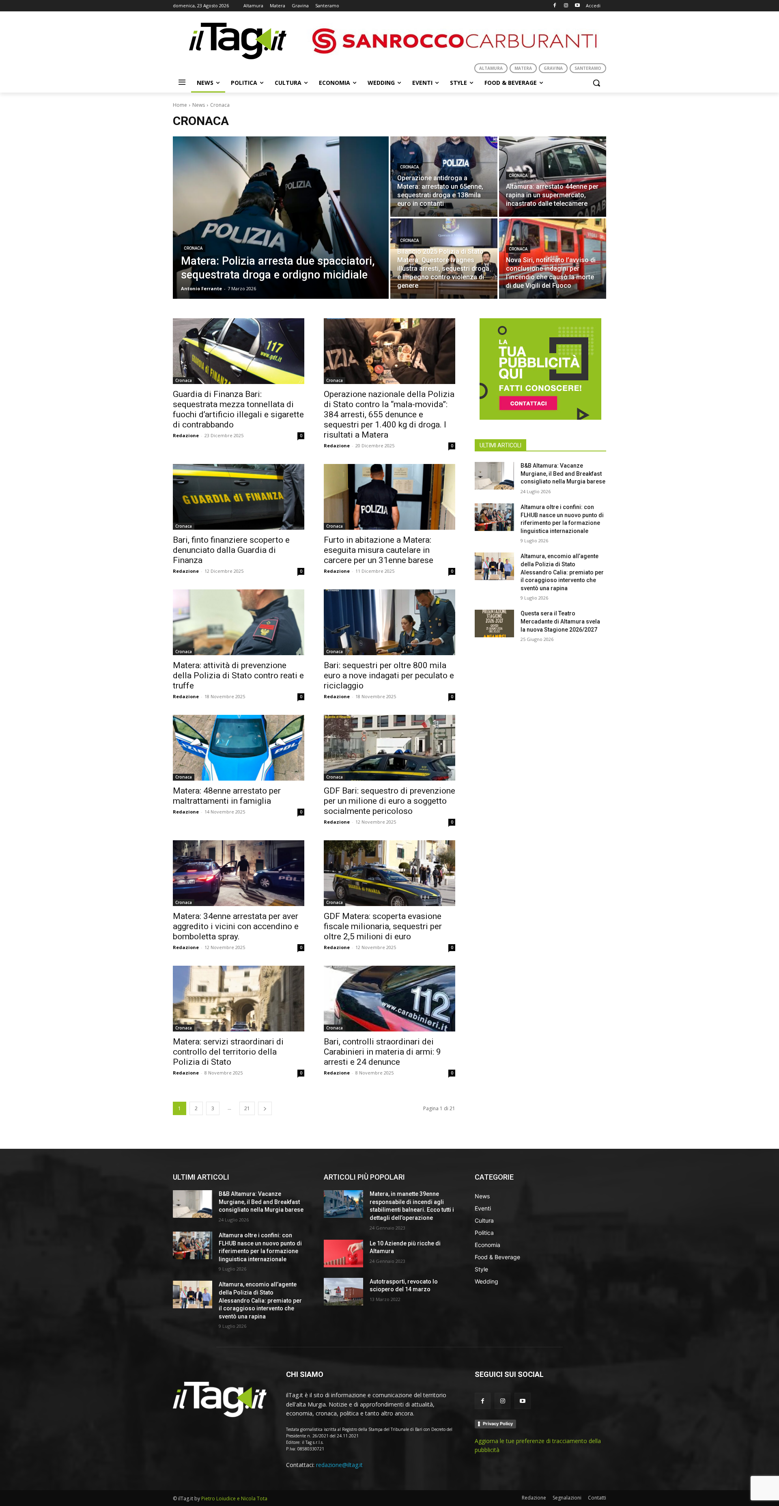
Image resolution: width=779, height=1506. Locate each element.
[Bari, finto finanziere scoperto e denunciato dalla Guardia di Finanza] (238, 497)
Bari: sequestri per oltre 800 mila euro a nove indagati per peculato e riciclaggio (389, 675)
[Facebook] (555, 6)
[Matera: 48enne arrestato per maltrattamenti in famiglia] (238, 748)
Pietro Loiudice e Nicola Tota (234, 1498)
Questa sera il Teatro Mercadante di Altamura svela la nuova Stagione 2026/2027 (560, 621)
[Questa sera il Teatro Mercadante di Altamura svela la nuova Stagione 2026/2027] (494, 623)
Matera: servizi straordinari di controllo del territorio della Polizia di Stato (228, 1052)
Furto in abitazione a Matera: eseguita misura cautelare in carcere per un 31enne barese (378, 550)
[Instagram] (565, 6)
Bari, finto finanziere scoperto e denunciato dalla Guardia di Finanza (231, 550)
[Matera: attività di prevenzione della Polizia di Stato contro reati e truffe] (238, 622)
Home (180, 104)
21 (247, 1108)
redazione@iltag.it (339, 1465)
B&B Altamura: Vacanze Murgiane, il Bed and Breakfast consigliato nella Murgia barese (563, 473)
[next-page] (265, 1108)
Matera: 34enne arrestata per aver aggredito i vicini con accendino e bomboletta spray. (236, 926)
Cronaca (193, 248)
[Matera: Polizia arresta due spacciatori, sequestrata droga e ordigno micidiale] (281, 217)
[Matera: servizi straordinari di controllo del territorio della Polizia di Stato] (238, 998)
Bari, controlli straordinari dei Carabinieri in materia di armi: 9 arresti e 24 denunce (382, 1052)
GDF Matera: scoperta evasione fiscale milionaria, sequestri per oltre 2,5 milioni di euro (383, 926)
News (198, 104)
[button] (596, 83)
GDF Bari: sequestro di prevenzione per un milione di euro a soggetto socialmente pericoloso (389, 801)
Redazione (186, 435)
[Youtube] (577, 6)
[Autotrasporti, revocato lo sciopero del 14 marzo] (343, 1291)
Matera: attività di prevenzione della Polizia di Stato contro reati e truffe (238, 675)
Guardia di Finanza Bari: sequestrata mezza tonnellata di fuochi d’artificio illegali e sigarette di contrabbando (238, 409)
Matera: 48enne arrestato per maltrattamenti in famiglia (227, 796)
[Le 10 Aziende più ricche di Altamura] (343, 1253)
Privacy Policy (498, 1423)
